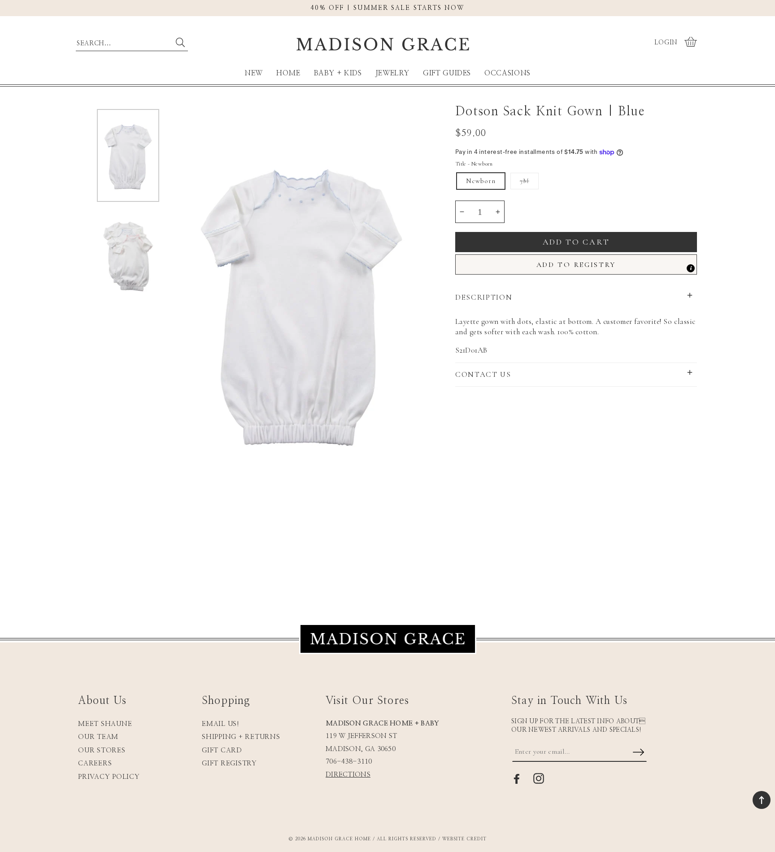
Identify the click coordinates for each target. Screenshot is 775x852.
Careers (95, 763)
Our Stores (102, 750)
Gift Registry (229, 763)
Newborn (481, 181)
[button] (691, 43)
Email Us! (220, 724)
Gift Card (222, 750)
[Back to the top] (762, 800)
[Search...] (180, 43)
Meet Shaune (105, 724)
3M (524, 181)
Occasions (507, 73)
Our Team (98, 737)
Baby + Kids (338, 73)
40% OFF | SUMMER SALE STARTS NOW (387, 8)
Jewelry (392, 73)
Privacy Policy (109, 776)
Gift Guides (447, 73)
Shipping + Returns (241, 737)
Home (288, 73)
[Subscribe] (638, 753)
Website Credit (464, 839)
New (253, 73)
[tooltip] (691, 268)
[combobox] (131, 41)
